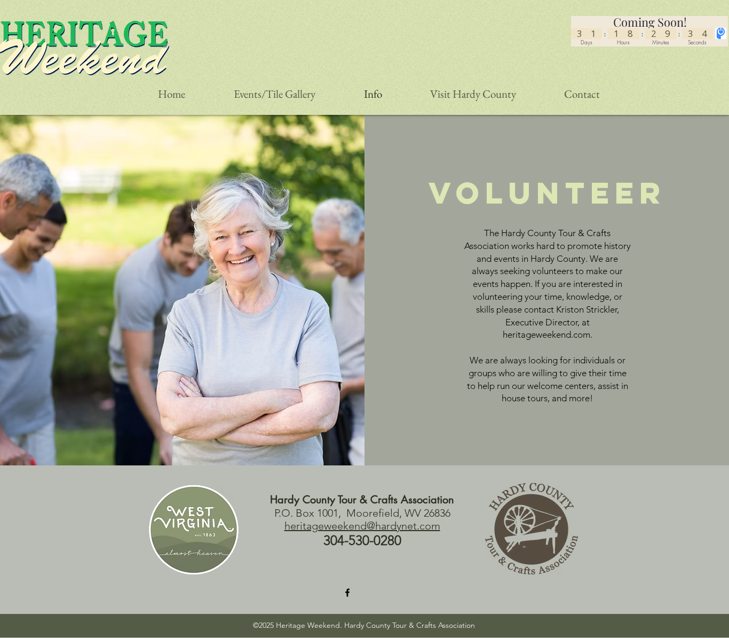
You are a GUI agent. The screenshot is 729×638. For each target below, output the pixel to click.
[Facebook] (347, 592)
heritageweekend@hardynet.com (362, 525)
